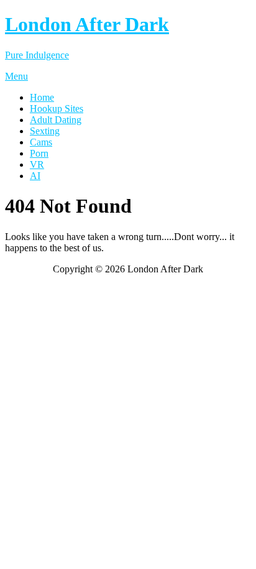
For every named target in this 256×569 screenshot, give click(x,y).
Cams (41, 142)
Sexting (45, 131)
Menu (16, 76)
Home (42, 97)
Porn (39, 153)
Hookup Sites (56, 108)
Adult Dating (55, 119)
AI (35, 175)
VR (37, 164)
